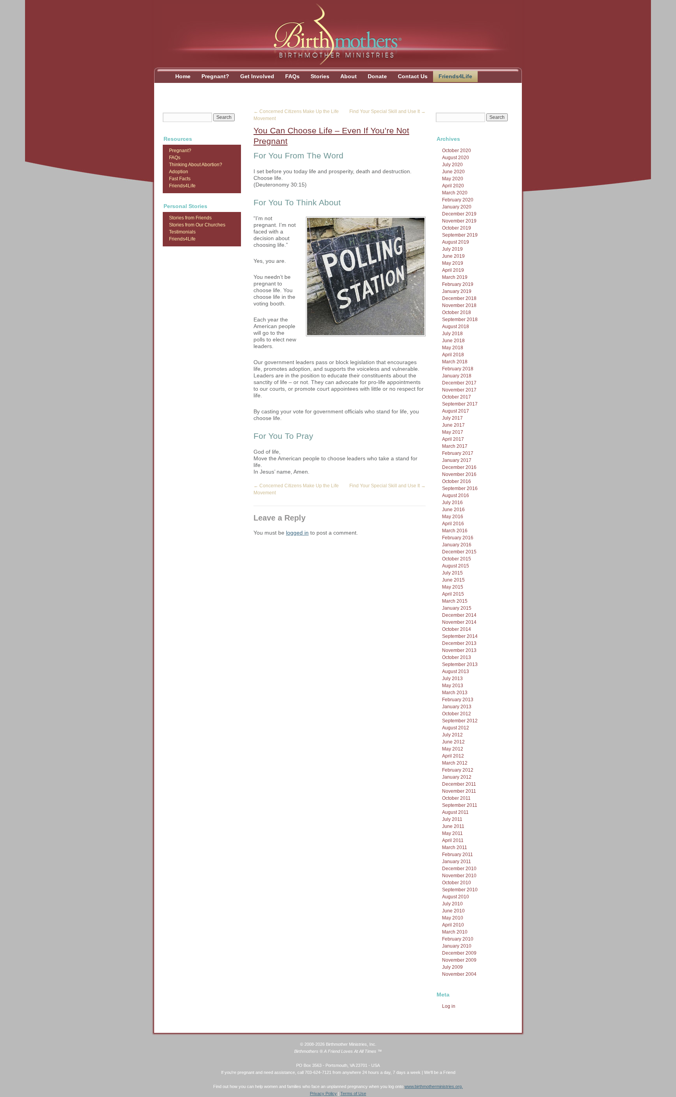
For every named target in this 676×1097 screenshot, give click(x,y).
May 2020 (452, 178)
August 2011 (455, 812)
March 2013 (454, 692)
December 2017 (459, 383)
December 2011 (459, 784)
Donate (377, 76)
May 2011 (452, 833)
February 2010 (457, 939)
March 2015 (454, 601)
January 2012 (456, 777)
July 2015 (452, 573)
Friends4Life (455, 76)
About (348, 76)
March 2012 (454, 763)
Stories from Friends (190, 218)
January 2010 (456, 946)
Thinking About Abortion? (195, 164)
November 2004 (459, 974)
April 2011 (453, 840)
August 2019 (455, 242)
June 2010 (453, 911)
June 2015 (453, 580)
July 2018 (452, 333)
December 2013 (459, 643)
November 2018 (459, 305)
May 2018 (452, 347)
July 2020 (452, 164)
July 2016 (452, 502)
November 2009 (459, 960)
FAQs (292, 76)
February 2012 (457, 770)
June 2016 (453, 509)
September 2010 (460, 889)
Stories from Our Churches (197, 225)
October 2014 (456, 629)
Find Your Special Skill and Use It (387, 111)
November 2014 (459, 622)
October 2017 (456, 397)
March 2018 (454, 361)
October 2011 (456, 798)
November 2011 (459, 791)
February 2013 (457, 699)
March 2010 (454, 932)
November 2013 (459, 650)
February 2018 (457, 369)
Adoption (178, 171)
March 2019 (454, 277)
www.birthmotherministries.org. (434, 1086)
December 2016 (459, 467)
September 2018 (460, 319)
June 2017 (453, 425)
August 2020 (455, 157)
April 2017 (453, 439)
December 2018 (459, 298)
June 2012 (453, 742)
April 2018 (453, 354)
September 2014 (460, 636)
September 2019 (460, 235)
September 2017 (460, 404)
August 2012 (455, 728)
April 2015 (453, 594)
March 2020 (454, 193)
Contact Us (413, 76)
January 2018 (456, 376)
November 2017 (459, 390)
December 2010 (459, 868)
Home (183, 76)
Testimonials (182, 232)
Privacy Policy (323, 1093)
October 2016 (456, 481)
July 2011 (452, 819)
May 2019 (452, 263)
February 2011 (457, 854)
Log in (448, 1006)
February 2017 (457, 453)
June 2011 (453, 826)
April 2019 (453, 270)
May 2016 (452, 516)
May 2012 (452, 749)
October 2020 (456, 150)
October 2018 (456, 312)
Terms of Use (353, 1093)
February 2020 (457, 200)
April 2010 (453, 925)
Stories (320, 76)
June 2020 (453, 171)
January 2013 (456, 706)
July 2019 (452, 249)
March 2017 (454, 446)
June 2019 (453, 256)
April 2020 (453, 186)
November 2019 (459, 221)
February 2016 (457, 537)
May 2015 (452, 587)
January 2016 (456, 545)
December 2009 (459, 953)
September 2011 (459, 805)
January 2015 (456, 608)
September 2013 (460, 664)
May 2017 (452, 432)
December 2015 (459, 552)
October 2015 (456, 559)
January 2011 (456, 861)
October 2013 (456, 657)
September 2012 (460, 721)
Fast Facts (180, 178)
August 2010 (455, 897)
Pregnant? (215, 76)
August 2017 (455, 411)
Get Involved (257, 76)
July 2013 (452, 678)
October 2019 (456, 228)
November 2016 (459, 474)
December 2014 (459, 615)
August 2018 (455, 326)
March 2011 (454, 847)
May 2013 (452, 685)
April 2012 (453, 756)
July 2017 (452, 418)
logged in (297, 533)
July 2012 (452, 735)
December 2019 (459, 214)
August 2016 (455, 495)
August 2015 (455, 566)
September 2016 (460, 488)
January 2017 (456, 460)
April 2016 (453, 523)
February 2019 (457, 284)
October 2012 (456, 713)
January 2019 (456, 291)
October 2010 (456, 882)
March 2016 (454, 530)
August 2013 (455, 671)
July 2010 (452, 904)
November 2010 (459, 875)
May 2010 (452, 918)
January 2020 (456, 207)
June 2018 (453, 340)
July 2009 (452, 967)
